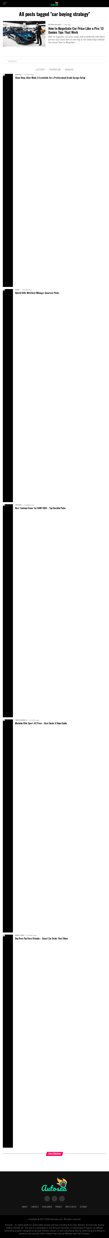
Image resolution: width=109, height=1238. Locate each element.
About (25, 1206)
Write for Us (70, 1206)
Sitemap (83, 1206)
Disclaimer (47, 1206)
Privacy (58, 1206)
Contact (35, 1206)
